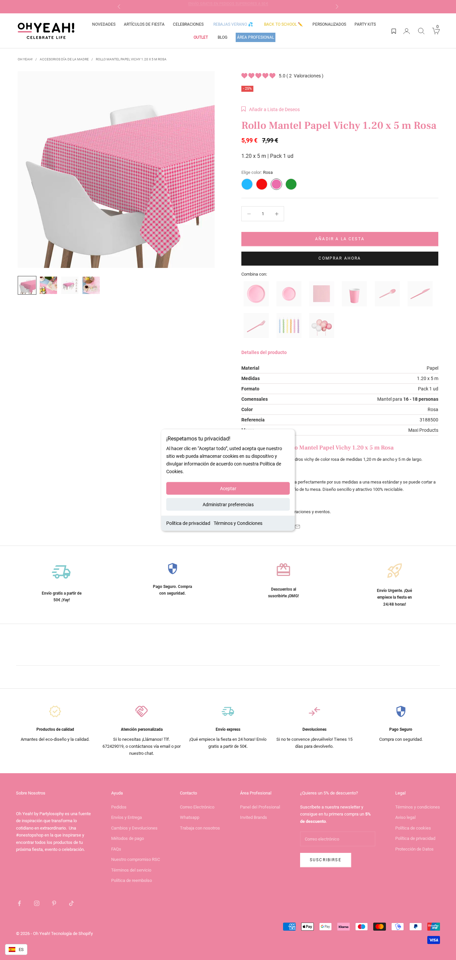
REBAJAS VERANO (233, 24)
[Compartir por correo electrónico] (297, 526)
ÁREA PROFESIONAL (255, 37)
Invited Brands (253, 817)
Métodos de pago (127, 838)
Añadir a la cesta (340, 239)
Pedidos (119, 807)
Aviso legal (405, 817)
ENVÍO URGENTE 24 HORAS (228, 6)
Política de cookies (413, 828)
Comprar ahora (339, 258)
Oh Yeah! (25, 59)
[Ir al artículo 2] (48, 285)
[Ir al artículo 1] (27, 285)
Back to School (283, 24)
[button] (270, 109)
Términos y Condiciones (238, 523)
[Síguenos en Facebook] (19, 903)
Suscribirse (325, 860)
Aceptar (228, 488)
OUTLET (201, 37)
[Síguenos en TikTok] (71, 903)
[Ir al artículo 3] (69, 285)
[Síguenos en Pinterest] (54, 903)
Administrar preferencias (228, 504)
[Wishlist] (394, 31)
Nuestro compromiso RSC (135, 859)
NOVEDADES (104, 24)
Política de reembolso (131, 880)
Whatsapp (189, 817)
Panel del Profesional (260, 807)
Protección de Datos (414, 849)
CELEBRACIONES (188, 24)
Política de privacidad (188, 523)
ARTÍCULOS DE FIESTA (144, 24)
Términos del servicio (131, 870)
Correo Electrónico (197, 807)
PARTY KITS (365, 24)
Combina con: (254, 274)
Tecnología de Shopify (72, 933)
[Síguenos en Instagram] (36, 903)
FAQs (116, 849)
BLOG (222, 37)
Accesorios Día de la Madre (64, 59)
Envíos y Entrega (126, 817)
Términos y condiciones (417, 807)
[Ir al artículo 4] (91, 285)
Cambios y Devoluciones (134, 828)
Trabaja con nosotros (200, 828)
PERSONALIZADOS (329, 24)
